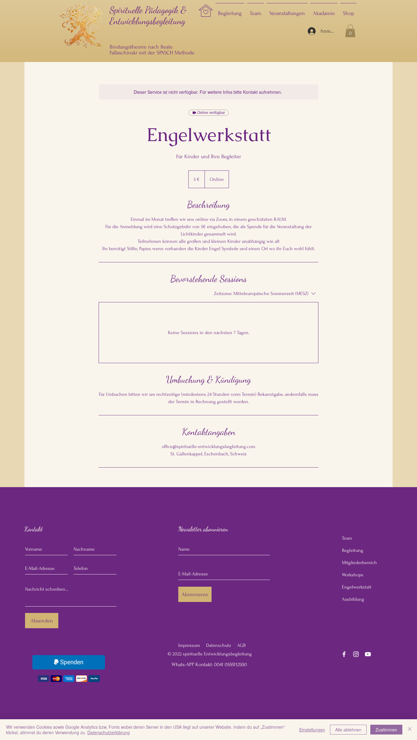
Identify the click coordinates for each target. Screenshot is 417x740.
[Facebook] (344, 654)
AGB (241, 645)
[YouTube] (368, 654)
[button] (350, 30)
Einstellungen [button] (312, 730)
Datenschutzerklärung (108, 732)
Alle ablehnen (348, 730)
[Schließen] (409, 729)
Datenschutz (218, 645)
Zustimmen (386, 730)
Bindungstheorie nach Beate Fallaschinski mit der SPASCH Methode (153, 50)
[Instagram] (356, 654)
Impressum (189, 645)
